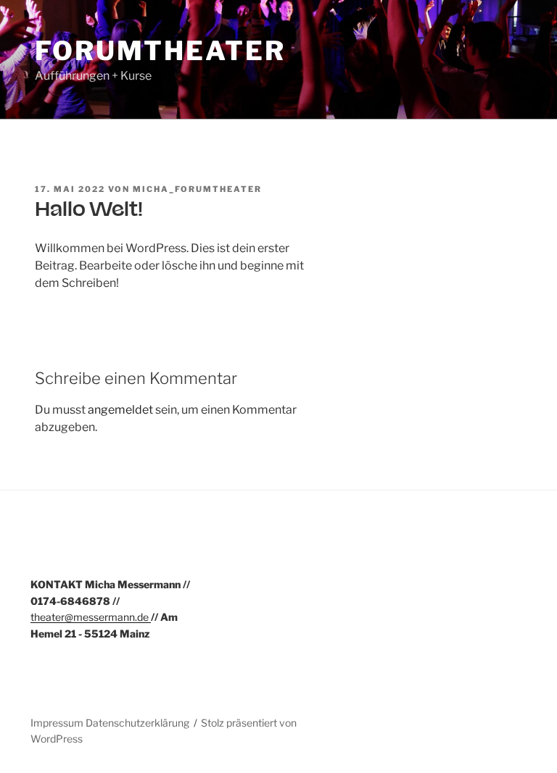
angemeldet (120, 410)
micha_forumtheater (197, 189)
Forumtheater (160, 51)
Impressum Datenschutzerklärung (109, 722)
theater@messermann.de (90, 617)
